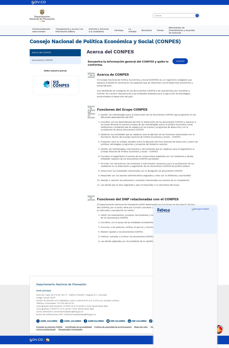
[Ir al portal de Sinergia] (55, 84)
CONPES (180, 61)
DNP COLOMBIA (139, 321)
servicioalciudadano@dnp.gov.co (68, 312)
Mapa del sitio (141, 327)
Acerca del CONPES (41, 52)
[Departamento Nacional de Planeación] (42, 15)
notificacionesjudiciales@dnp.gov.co (80, 314)
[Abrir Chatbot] (218, 329)
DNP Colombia (117, 321)
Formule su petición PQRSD (49, 327)
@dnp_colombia (72, 321)
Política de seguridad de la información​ (113, 327)
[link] (41, 30)
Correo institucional (45, 330)
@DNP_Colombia (48, 321)
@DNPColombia (96, 321)
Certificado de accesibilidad (78, 327)
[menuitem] (41, 30)
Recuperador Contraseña (70, 330)
